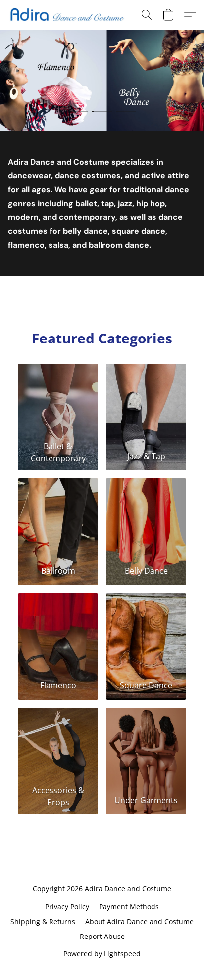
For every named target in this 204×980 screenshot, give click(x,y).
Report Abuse (102, 936)
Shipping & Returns (42, 921)
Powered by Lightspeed (102, 953)
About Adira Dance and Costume (139, 921)
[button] (70, 15)
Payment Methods (129, 906)
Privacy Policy (67, 906)
